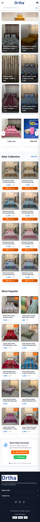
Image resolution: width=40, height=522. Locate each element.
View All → (34, 157)
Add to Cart (11, 188)
